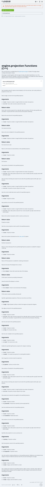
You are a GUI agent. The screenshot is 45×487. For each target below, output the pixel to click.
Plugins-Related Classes (9, 16)
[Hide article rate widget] (22, 485)
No (18, 484)
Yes (14, 484)
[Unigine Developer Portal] (6, 2)
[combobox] (36, 1)
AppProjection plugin (23, 71)
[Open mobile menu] (42, 1)
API (4, 16)
